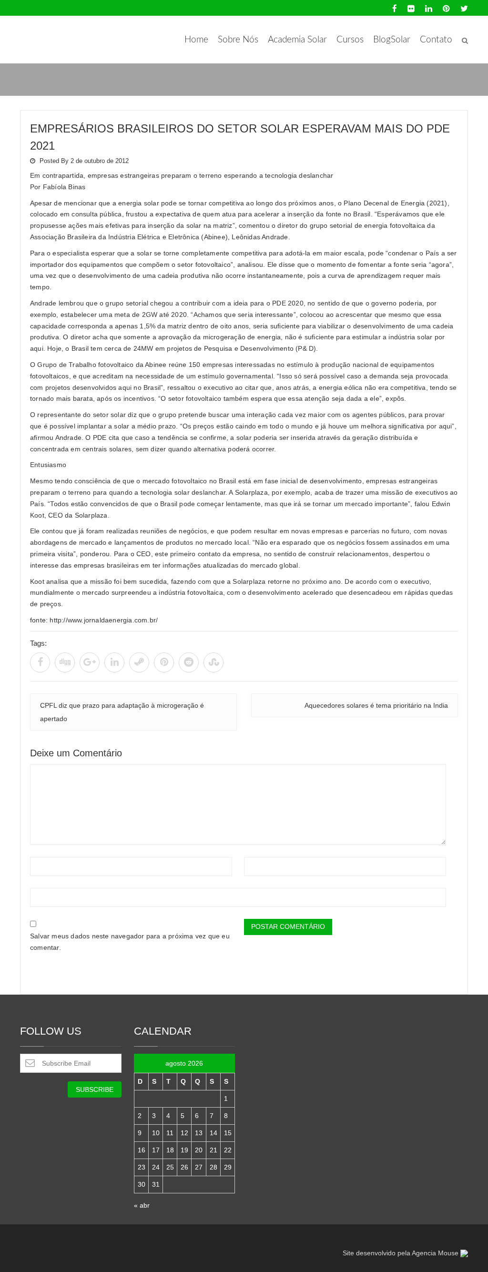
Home (196, 39)
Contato (436, 39)
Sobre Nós (238, 39)
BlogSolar (391, 39)
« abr (142, 1205)
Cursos (350, 39)
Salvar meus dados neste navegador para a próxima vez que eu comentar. (130, 941)
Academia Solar (297, 39)
